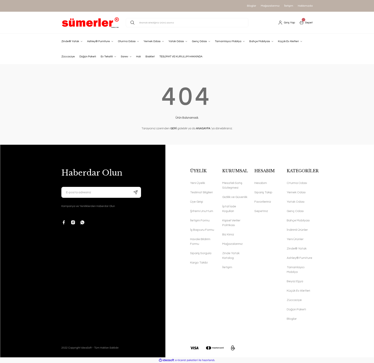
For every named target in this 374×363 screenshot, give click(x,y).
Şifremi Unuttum (201, 211)
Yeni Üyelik (197, 183)
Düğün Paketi (296, 309)
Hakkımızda (305, 5)
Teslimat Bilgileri (201, 192)
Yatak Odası (295, 201)
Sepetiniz (261, 211)
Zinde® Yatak (297, 248)
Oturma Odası (297, 183)
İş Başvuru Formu (202, 229)
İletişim (288, 5)
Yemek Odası (296, 192)
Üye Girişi (196, 201)
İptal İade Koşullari (229, 209)
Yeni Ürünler (295, 239)
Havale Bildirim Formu (200, 241)
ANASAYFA (203, 128)
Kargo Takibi (199, 262)
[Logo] (90, 22)
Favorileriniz (262, 201)
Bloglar (251, 5)
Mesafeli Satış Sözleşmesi (232, 185)
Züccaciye (294, 300)
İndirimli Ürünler (297, 229)
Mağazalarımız (270, 5)
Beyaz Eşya (295, 281)
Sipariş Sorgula (200, 253)
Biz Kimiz (228, 234)
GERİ (173, 128)
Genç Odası (295, 211)
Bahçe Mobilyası (298, 220)
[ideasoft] (166, 360)
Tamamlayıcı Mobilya (295, 269)
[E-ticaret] (186, 360)
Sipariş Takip (263, 192)
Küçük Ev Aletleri (298, 290)
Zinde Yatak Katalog (231, 255)
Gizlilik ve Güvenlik (234, 197)
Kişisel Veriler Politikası (231, 223)
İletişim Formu (200, 220)
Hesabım (260, 183)
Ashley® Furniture (299, 257)
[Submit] (135, 192)
